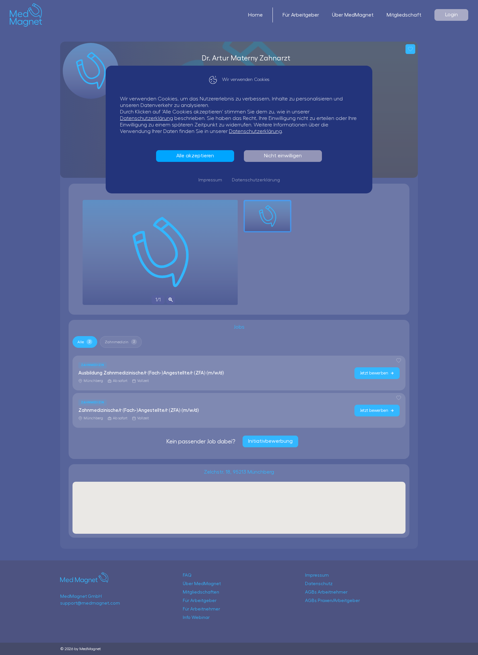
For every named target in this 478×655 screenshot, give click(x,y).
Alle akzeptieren (195, 155)
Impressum (210, 180)
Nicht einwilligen (283, 155)
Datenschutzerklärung (146, 118)
